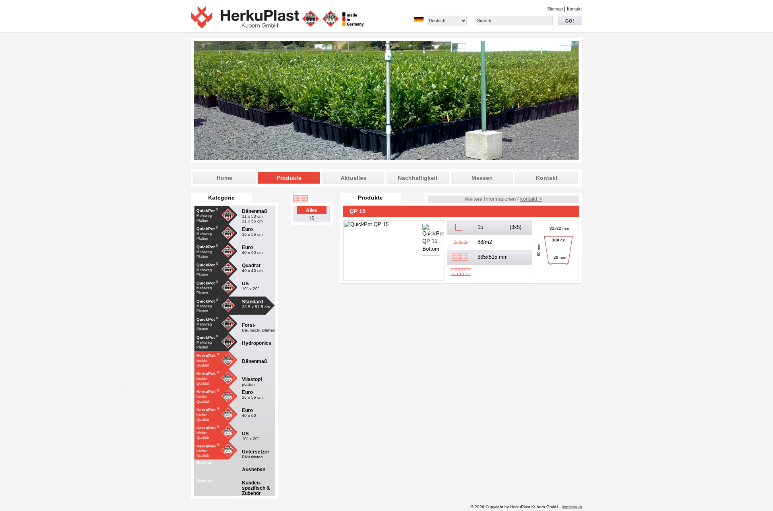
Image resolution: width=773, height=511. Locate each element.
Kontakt (574, 8)
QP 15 (357, 211)
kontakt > (531, 199)
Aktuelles (353, 178)
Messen (482, 178)
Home (224, 178)
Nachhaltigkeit (418, 178)
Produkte (289, 178)
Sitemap (555, 8)
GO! (569, 21)
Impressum (572, 507)
